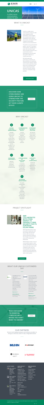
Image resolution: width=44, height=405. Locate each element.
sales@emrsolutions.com (23, 394)
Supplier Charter (31, 372)
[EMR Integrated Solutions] (12, 4)
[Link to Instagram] (36, 4)
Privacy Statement (31, 369)
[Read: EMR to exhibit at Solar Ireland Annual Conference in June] (8, 377)
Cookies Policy (31, 370)
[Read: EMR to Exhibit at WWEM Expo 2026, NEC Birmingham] (8, 369)
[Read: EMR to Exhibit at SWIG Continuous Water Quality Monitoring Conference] (8, 386)
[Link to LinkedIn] (34, 4)
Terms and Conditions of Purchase (31, 378)
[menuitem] (29, 4)
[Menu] (29, 4)
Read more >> (15, 292)
